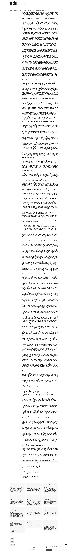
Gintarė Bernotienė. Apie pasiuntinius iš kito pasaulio (15, 497)
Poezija (28, 7)
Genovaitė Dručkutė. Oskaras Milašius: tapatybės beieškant (33, 485)
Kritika (45, 7)
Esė (36, 7)
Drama (33, 7)
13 (22, 477)
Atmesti (55, 550)
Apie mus (12, 538)
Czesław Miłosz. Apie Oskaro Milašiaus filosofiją (49, 522)
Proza (25, 7)
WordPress (30, 552)
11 (22, 475)
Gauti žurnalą (55, 7)
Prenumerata (13, 544)
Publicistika (40, 7)
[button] (66, 544)
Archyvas (50, 7)
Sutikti (49, 550)
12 (22, 476)
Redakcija (12, 541)
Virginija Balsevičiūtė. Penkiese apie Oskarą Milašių (33, 522)
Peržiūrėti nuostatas (62, 550)
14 (22, 478)
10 (22, 473)
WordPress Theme (35, 552)
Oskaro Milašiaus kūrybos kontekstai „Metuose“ (49, 497)
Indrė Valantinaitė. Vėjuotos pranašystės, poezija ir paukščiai (16, 509)
